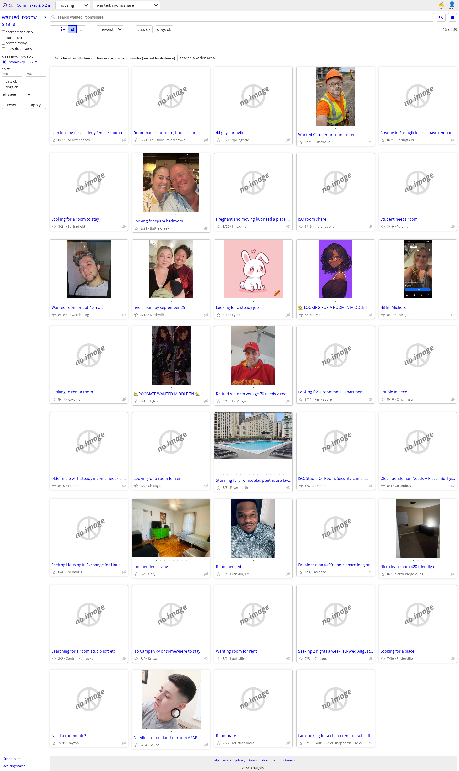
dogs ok (12, 87)
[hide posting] (124, 140)
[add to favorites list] (54, 140)
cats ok (11, 81)
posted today (16, 43)
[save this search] (452, 17)
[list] (54, 29)
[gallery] (72, 29)
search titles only (19, 32)
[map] (81, 29)
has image (14, 37)
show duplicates (19, 48)
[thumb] (63, 29)
